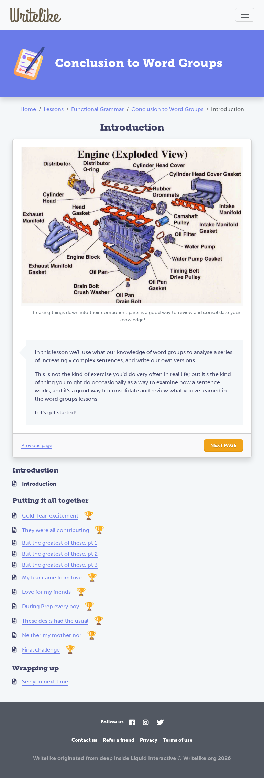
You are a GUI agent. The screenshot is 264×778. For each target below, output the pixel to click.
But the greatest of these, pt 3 (60, 565)
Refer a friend (118, 740)
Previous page (36, 445)
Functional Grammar (97, 109)
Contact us (84, 740)
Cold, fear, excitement (50, 515)
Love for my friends (46, 592)
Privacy (148, 740)
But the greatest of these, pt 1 (59, 543)
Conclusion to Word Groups (167, 109)
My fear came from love (52, 577)
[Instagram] (145, 723)
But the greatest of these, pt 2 (60, 554)
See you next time (45, 681)
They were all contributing (55, 530)
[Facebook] (132, 723)
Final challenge (41, 649)
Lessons (54, 109)
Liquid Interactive (153, 758)
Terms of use (177, 740)
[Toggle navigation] (244, 15)
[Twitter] (160, 723)
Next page (223, 445)
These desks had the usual (55, 621)
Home (28, 109)
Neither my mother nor (51, 635)
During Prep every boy (50, 606)
